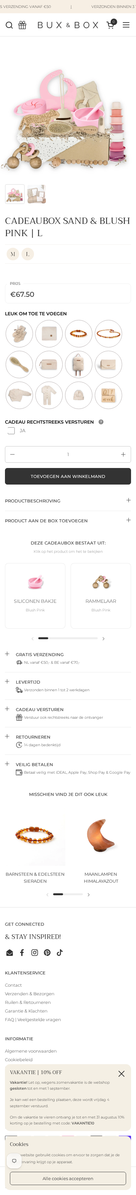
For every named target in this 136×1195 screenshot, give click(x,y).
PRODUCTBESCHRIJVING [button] (32, 500)
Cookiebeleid (19, 1059)
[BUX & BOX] (68, 24)
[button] (9, 25)
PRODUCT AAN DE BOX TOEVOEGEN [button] (46, 520)
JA (22, 431)
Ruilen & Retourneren (28, 1002)
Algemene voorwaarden (31, 1051)
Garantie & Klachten (26, 1010)
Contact (13, 985)
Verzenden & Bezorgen (29, 993)
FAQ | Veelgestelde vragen (33, 1019)
